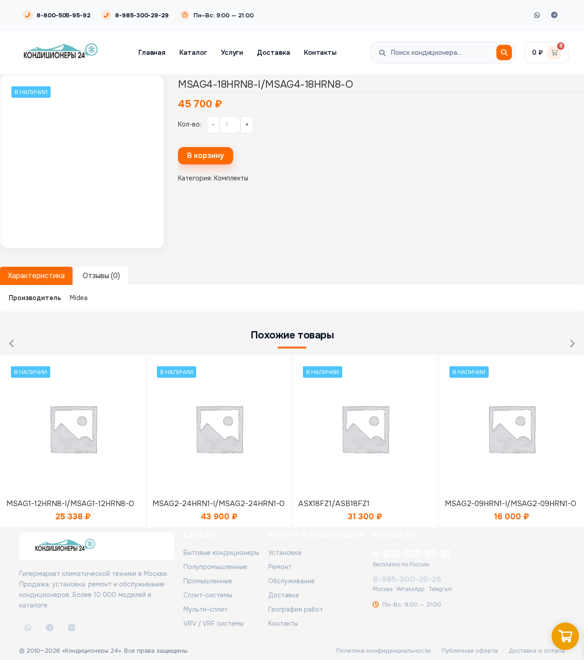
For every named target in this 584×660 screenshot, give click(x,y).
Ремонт (280, 567)
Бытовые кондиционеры (221, 553)
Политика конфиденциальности (383, 651)
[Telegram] (554, 15)
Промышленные (207, 581)
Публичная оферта (470, 651)
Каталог (193, 52)
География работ (295, 609)
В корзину (205, 155)
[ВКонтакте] (71, 627)
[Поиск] (504, 52)
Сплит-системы (207, 595)
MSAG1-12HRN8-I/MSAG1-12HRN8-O (70, 503)
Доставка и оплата (537, 651)
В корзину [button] (72, 426)
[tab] (36, 276)
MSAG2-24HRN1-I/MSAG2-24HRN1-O (218, 503)
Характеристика (36, 275)
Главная (152, 52)
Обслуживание (291, 581)
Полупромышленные (215, 567)
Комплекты (231, 178)
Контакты (320, 52)
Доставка (273, 52)
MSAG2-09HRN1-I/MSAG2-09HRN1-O (510, 503)
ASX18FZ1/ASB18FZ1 (334, 503)
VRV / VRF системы (213, 623)
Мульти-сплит (205, 609)
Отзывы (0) (101, 275)
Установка (284, 553)
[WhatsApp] (537, 15)
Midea (79, 298)
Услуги (232, 52)
